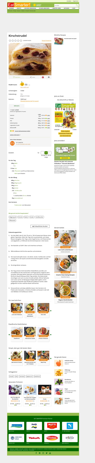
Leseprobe (56, 129)
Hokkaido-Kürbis (69, 360)
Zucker (16, 188)
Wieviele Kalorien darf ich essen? (29, 101)
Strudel (11, 376)
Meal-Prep (43, 362)
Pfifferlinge (67, 370)
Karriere (16, 449)
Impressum (33, 449)
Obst (16, 376)
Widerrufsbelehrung (61, 449)
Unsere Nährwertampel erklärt (22, 131)
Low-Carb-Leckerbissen (65, 250)
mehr (48, 115)
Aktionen (66, 8)
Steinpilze (67, 398)
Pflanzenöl (17, 171)
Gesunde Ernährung (30, 8)
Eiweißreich (17, 338)
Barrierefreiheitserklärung (16, 450)
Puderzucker (18, 205)
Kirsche (20, 217)
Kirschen (17, 180)
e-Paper (75, 129)
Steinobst (22, 376)
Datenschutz (40, 449)
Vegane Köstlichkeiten (65, 300)
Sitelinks (21, 449)
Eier (16, 193)
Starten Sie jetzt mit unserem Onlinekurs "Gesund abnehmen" (64, 162)
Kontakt (26, 449)
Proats (44, 399)
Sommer (11, 8)
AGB (29, 449)
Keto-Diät (43, 314)
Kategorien (31, 450)
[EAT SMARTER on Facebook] (36, 453)
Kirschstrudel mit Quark (70, 38)
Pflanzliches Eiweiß (30, 338)
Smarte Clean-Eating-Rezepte (65, 275)
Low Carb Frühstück (17, 314)
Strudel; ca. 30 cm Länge (46, 156)
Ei (15, 166)
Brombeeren (68, 379)
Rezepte (19, 8)
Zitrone (25, 195)
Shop (73, 8)
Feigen (66, 389)
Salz (16, 168)
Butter (16, 185)
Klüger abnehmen (44, 8)
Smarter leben (56, 8)
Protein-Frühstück (43, 338)
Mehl (16, 163)
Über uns (12, 449)
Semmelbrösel (19, 198)
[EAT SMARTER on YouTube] (50, 453)
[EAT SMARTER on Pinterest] (39, 453)
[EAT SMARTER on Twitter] (46, 453)
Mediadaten (25, 450)
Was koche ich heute (17, 362)
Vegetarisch (29, 376)
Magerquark (18, 183)
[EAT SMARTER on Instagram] (43, 453)
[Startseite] (19, 5)
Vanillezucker (18, 190)
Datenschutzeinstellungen (50, 449)
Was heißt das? (24, 87)
